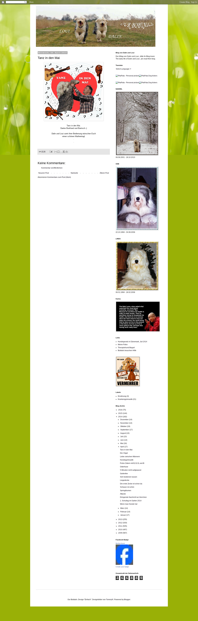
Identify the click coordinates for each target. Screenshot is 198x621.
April (122, 447)
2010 (120, 530)
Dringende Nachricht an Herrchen (133, 497)
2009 (120, 533)
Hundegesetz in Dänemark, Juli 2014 (132, 342)
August (123, 433)
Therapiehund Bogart (126, 348)
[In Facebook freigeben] (63, 151)
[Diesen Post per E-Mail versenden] (55, 151)
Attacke (123, 494)
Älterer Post (104, 173)
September (124, 430)
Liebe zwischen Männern (130, 457)
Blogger (127, 600)
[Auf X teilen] (61, 151)
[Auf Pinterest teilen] (66, 151)
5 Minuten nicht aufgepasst (130, 470)
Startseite (74, 173)
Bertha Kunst (120, 543)
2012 (120, 523)
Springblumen (125, 491)
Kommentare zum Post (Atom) (59, 177)
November (124, 423)
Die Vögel (124, 453)
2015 (120, 413)
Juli (121, 437)
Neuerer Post (43, 173)
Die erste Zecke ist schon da (131, 484)
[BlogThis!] (58, 151)
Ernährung (122, 396)
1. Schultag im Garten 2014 (130, 501)
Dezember (124, 420)
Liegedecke (124, 480)
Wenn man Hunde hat (128, 504)
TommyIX (109, 600)
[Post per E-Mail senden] (51, 151)
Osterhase (124, 467)
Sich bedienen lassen (128, 477)
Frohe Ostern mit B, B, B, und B (132, 463)
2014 (120, 417)
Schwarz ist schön (127, 487)
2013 (120, 519)
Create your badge (122, 567)
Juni (122, 440)
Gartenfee (124, 474)
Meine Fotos (123, 345)
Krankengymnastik (125, 399)
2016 (120, 410)
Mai (122, 443)
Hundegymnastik (126, 460)
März (122, 508)
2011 (120, 526)
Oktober (123, 426)
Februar (123, 512)
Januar (123, 515)
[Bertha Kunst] (124, 564)
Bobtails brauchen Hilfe (127, 350)
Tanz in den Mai (126, 450)
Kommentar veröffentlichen (51, 168)
